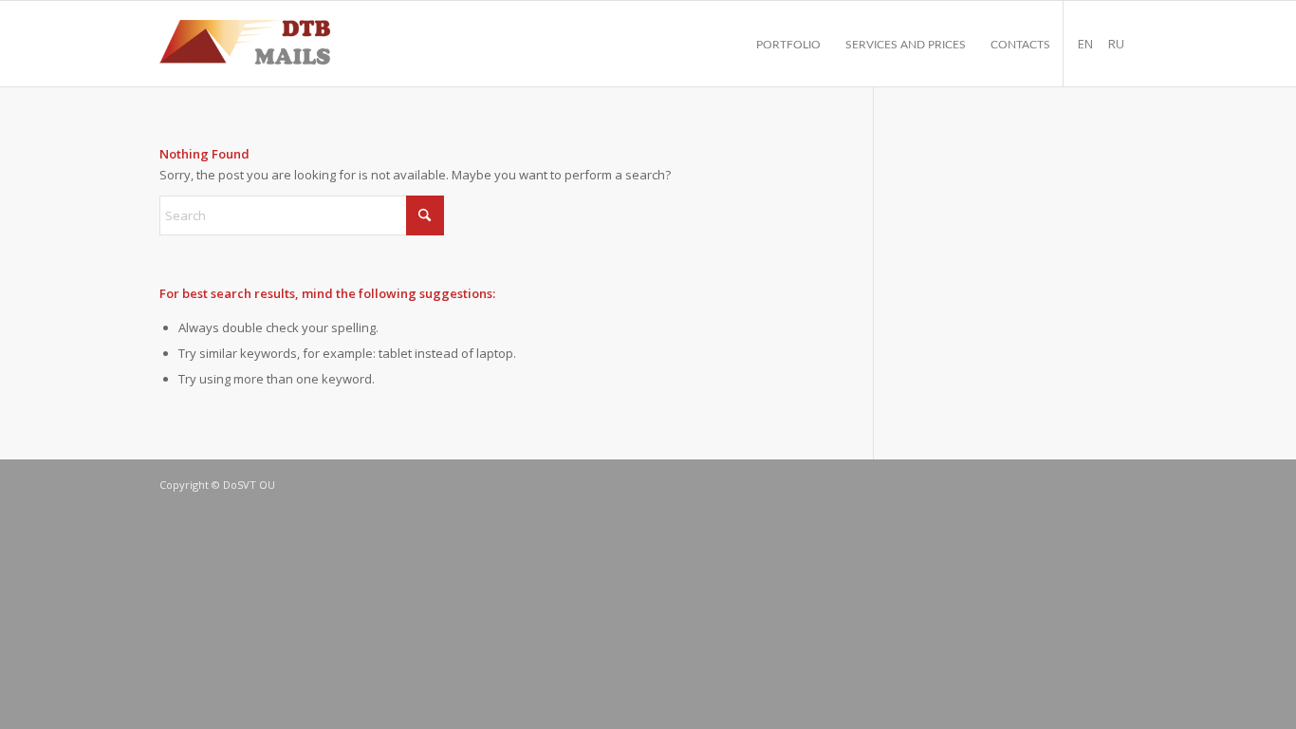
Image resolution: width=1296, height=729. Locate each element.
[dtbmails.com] (244, 43)
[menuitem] (788, 43)
